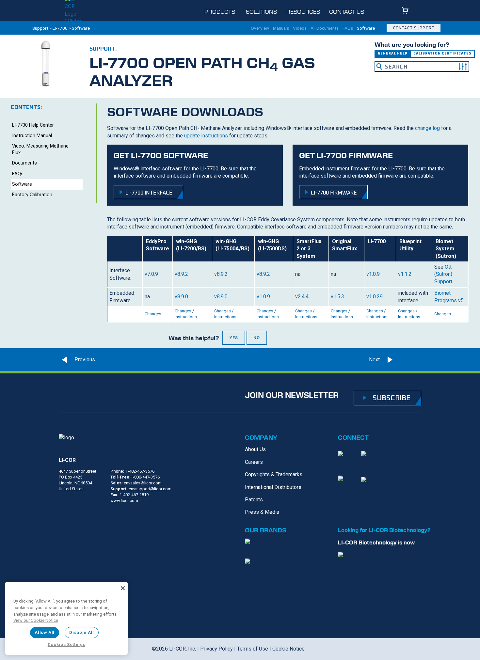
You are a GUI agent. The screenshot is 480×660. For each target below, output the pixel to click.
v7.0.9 (151, 274)
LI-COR (67, 460)
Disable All (81, 632)
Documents (24, 163)
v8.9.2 (181, 274)
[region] (66, 618)
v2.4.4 (302, 296)
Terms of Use (252, 649)
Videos (300, 28)
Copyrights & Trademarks (273, 474)
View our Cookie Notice (35, 620)
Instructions (186, 316)
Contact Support (413, 28)
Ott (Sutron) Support (443, 274)
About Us (255, 449)
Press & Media (262, 512)
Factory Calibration (32, 194)
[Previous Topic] (77, 359)
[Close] (123, 588)
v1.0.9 (373, 274)
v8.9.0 (181, 296)
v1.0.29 (374, 296)
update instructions (206, 136)
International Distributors (273, 487)
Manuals (281, 28)
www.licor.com (124, 500)
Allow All (45, 632)
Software (366, 28)
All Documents (325, 28)
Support (40, 28)
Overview (260, 28)
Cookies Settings (67, 644)
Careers (254, 462)
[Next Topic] (409, 359)
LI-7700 (60, 28)
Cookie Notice (288, 649)
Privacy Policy (216, 649)
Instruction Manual (32, 135)
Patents (254, 499)
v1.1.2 (404, 274)
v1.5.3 (337, 296)
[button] (463, 66)
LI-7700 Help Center (33, 125)
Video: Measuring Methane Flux (40, 149)
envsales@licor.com (143, 482)
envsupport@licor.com (150, 488)
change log (427, 128)
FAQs (348, 28)
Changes (153, 313)
